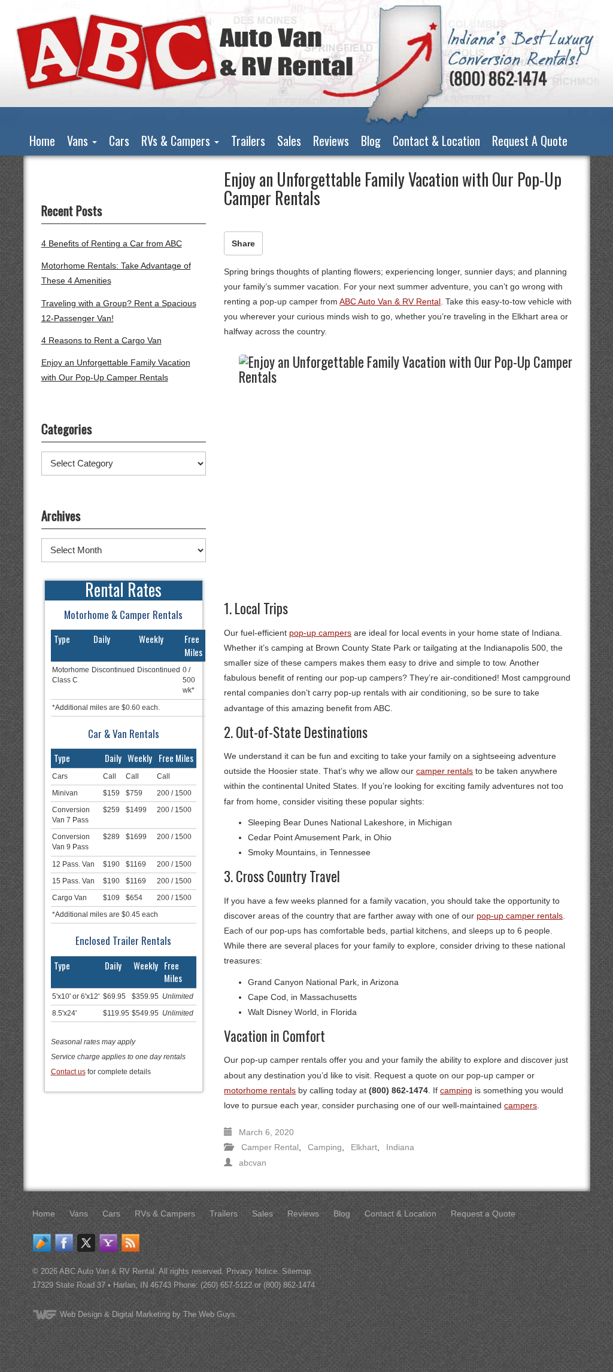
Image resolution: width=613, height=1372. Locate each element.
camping (456, 1090)
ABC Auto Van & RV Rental (390, 301)
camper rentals (444, 771)
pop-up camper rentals (520, 915)
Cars (119, 141)
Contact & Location (436, 141)
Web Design (81, 1314)
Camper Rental (270, 1147)
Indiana (400, 1147)
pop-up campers (320, 633)
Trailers (248, 141)
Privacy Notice (251, 1271)
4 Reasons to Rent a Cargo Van (101, 340)
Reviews (331, 141)
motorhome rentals (260, 1090)
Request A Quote (530, 141)
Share (243, 243)
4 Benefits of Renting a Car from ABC (111, 243)
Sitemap (296, 1271)
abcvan (252, 1162)
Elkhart (364, 1147)
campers (520, 1105)
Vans (79, 141)
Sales (289, 141)
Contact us (68, 1072)
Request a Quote (483, 1213)
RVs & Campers (177, 141)
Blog (371, 141)
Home (42, 141)
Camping (325, 1147)
